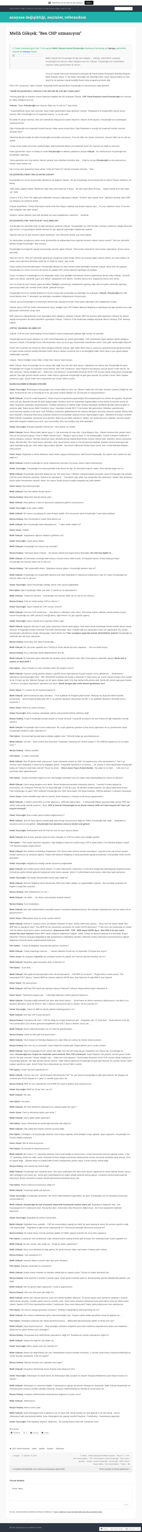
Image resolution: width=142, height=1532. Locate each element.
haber (34, 1449)
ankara (84, 1456)
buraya (111, 48)
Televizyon (60, 1449)
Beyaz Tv (120, 1456)
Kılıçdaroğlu (113, 1461)
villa (128, 1464)
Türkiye (123, 1464)
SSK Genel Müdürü (112, 1464)
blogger (17, 1456)
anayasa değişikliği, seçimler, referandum (47, 17)
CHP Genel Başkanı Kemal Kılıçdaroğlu (104, 1458)
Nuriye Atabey (98, 1464)
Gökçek (89, 1461)
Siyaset (50, 1449)
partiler (42, 1449)
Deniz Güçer (124, 1458)
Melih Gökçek (124, 1461)
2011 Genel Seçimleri (21, 1449)
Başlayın (89, 3)
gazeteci (82, 1461)
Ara (131, 8)
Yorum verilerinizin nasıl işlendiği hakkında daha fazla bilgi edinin (77, 1512)
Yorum (126, 1505)
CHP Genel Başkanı (80, 1458)
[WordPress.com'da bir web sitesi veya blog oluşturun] (10, 1528)
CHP (127, 1456)
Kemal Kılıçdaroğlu (100, 1461)
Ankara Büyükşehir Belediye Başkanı (101, 1456)
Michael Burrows (22, 1527)
